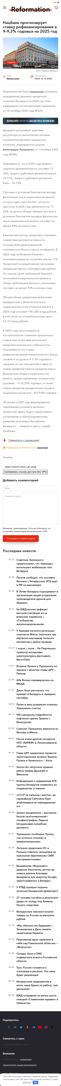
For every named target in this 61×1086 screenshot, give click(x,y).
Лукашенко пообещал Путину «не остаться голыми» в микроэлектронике (35, 838)
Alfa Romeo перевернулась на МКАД (34, 682)
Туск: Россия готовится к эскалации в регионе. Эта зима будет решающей (35, 971)
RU (55, 2)
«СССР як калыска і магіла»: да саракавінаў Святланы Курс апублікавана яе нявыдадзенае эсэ (36, 801)
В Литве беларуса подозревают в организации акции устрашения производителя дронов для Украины (37, 597)
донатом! (42, 447)
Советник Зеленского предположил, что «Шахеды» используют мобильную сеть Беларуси (34, 565)
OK (35, 1082)
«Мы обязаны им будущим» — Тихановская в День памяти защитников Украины (35, 929)
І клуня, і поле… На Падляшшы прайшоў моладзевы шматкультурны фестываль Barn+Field (36, 654)
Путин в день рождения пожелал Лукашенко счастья (37, 706)
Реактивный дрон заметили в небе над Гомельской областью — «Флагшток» (37, 943)
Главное (11, 63)
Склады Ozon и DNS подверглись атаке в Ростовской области (36, 957)
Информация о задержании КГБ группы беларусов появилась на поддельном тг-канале (36, 785)
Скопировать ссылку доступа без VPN (25, 471)
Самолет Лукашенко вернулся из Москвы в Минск (37, 730)
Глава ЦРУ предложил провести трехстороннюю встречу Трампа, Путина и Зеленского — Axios (36, 757)
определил (37, 91)
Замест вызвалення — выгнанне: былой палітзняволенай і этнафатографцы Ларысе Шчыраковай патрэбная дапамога (36, 820)
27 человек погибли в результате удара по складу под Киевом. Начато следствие (37, 901)
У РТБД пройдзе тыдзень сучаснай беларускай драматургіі (37, 889)
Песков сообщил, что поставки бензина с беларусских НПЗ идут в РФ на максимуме (36, 581)
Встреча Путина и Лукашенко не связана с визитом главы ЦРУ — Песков (36, 670)
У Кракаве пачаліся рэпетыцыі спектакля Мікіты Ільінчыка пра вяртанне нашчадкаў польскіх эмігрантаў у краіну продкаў (36, 636)
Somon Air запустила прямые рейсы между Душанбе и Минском (34, 771)
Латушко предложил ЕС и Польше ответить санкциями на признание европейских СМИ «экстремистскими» (36, 854)
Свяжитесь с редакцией (24, 440)
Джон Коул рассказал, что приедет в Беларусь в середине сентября (35, 694)
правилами (25, 1059)
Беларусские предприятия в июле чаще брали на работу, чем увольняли (37, 985)
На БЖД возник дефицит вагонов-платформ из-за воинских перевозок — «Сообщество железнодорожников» (32, 617)
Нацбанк (8, 457)
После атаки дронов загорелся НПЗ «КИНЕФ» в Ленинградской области (36, 743)
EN (58, 2)
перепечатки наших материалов (19, 1065)
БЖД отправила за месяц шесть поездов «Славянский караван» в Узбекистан (37, 999)
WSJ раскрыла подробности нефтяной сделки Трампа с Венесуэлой (34, 718)
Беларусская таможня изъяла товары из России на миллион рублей (35, 915)
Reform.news (13, 78)
